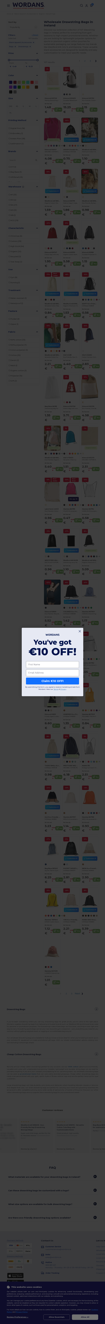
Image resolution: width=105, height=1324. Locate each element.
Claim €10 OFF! (52, 681)
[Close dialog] (79, 631)
